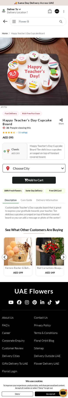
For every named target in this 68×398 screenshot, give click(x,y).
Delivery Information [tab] (47, 200)
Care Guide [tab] (26, 200)
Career (6, 333)
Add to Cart (35, 180)
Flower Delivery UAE (46, 363)
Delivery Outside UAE (47, 356)
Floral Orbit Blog (44, 340)
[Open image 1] (34, 72)
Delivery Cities (11, 356)
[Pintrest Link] (34, 303)
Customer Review (12, 348)
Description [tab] (11, 200)
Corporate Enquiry (13, 340)
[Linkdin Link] (42, 303)
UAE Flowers (34, 291)
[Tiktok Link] (50, 303)
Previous (4, 257)
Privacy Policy (42, 325)
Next (63, 257)
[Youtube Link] (10, 303)
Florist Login (9, 371)
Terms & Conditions (46, 333)
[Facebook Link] (19, 303)
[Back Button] (5, 21)
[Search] (61, 21)
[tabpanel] (34, 213)
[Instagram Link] (27, 303)
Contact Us (41, 317)
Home (5, 33)
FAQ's (5, 325)
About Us (7, 317)
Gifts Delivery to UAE (15, 363)
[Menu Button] (14, 21)
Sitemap (39, 348)
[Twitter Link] (57, 303)
